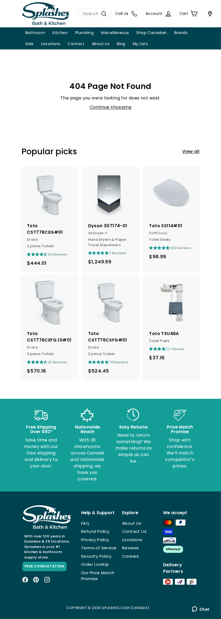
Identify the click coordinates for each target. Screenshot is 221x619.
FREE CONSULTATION (44, 566)
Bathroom (35, 32)
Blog (121, 43)
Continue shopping (111, 107)
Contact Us (134, 531)
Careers (130, 556)
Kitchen (60, 32)
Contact (76, 43)
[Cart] (208, 13)
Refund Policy (95, 531)
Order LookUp (95, 564)
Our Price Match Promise (97, 576)
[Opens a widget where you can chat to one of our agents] (201, 609)
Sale (29, 43)
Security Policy (96, 556)
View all (190, 151)
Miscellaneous (115, 32)
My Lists (140, 43)
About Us (100, 43)
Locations (50, 43)
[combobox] (95, 13)
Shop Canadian (151, 32)
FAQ (85, 523)
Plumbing (84, 32)
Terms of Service (98, 548)
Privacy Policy (95, 540)
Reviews (130, 548)
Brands (181, 32)
